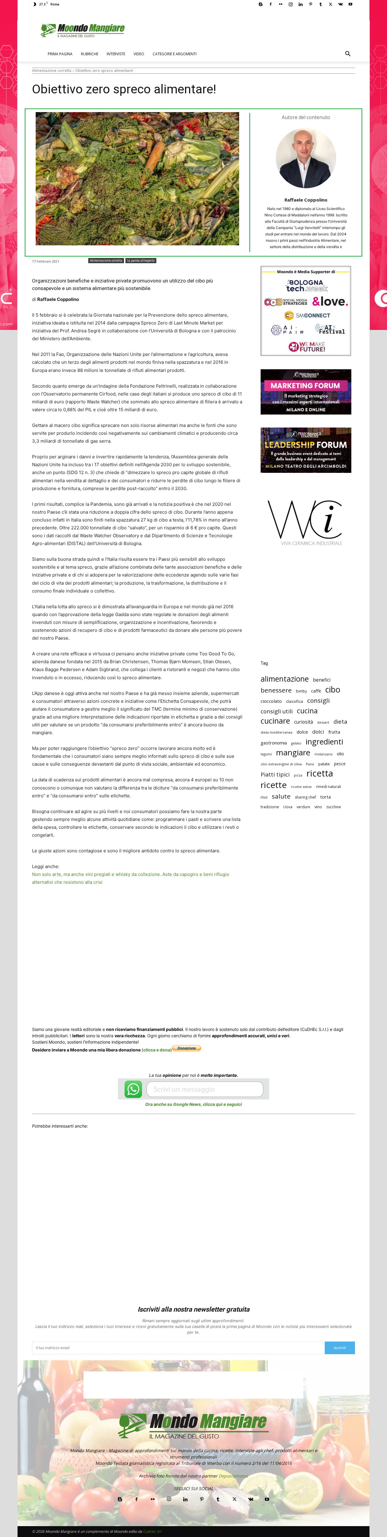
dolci (318, 731)
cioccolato (271, 701)
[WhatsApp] (125, 905)
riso (264, 797)
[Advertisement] (306, 607)
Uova (287, 806)
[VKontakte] (340, 4)
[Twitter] (330, 4)
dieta (340, 721)
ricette (274, 785)
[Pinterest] (310, 4)
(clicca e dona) (156, 1049)
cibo (332, 689)
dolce (302, 732)
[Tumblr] (320, 4)
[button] (347, 54)
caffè (316, 691)
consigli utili (277, 711)
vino (318, 806)
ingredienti (324, 741)
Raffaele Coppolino (306, 200)
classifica (294, 701)
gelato (296, 743)
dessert (323, 722)
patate (324, 764)
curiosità (303, 722)
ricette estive (301, 787)
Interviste (116, 54)
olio (340, 754)
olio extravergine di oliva (281, 764)
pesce (340, 764)
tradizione (270, 806)
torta (325, 797)
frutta (334, 732)
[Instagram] (290, 4)
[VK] (195, 905)
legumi (266, 754)
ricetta (320, 773)
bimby (301, 691)
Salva (110, 906)
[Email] (153, 905)
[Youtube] (350, 4)
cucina (307, 711)
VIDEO (139, 54)
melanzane (323, 754)
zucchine (333, 806)
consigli (318, 700)
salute (281, 796)
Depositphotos (233, 1476)
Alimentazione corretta (51, 70)
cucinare (275, 721)
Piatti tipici (275, 774)
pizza (298, 775)
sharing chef (305, 797)
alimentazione (285, 679)
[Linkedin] (300, 4)
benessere (276, 690)
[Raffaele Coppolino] (306, 158)
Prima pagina (60, 54)
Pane (310, 764)
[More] (209, 905)
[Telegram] (181, 905)
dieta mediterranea (276, 732)
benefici (321, 680)
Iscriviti (340, 1347)
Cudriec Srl (151, 1531)
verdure (303, 806)
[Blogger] (260, 4)
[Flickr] (280, 4)
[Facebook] (270, 4)
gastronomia (274, 743)
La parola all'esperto (140, 260)
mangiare (293, 752)
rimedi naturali (328, 786)
